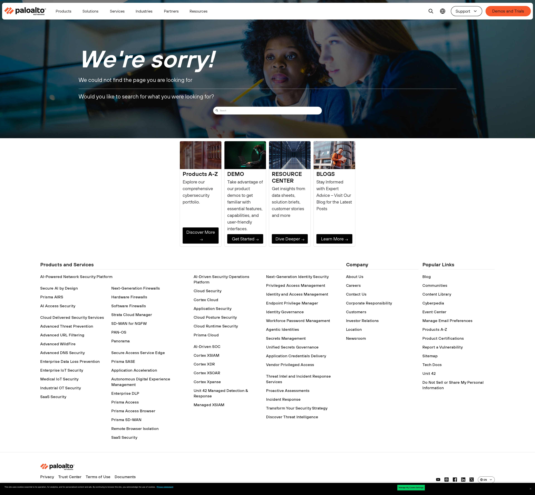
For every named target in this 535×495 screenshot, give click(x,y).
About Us (354, 276)
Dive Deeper (287, 238)
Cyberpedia (433, 303)
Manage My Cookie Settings (411, 487)
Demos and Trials (508, 11)
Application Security (213, 308)
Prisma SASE (123, 361)
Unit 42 (429, 373)
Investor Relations (362, 320)
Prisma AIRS (51, 297)
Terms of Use (98, 477)
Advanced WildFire (58, 344)
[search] (431, 11)
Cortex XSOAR (207, 373)
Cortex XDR (204, 364)
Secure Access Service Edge (138, 352)
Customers (356, 312)
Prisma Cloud (206, 335)
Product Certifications (443, 338)
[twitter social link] (472, 479)
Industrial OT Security (60, 388)
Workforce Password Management (298, 320)
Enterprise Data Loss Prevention (70, 361)
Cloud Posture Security (215, 317)
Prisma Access (125, 402)
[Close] (530, 489)
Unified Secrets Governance (292, 347)
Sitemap (430, 356)
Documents (125, 477)
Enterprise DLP (125, 393)
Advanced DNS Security (62, 352)
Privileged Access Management (295, 285)
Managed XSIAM (209, 405)
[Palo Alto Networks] (25, 11)
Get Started (243, 238)
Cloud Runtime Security (216, 326)
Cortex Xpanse (207, 382)
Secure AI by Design (59, 288)
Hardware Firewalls (129, 297)
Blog (426, 276)
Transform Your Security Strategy (296, 408)
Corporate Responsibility (369, 303)
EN (443, 11)
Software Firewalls (128, 306)
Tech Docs (432, 364)
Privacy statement (165, 487)
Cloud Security (208, 291)
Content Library (436, 294)
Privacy (47, 477)
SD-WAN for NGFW (129, 323)
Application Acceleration (134, 370)
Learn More (332, 238)
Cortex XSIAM (206, 355)
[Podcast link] (446, 479)
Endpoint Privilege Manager (292, 303)
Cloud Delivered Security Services (72, 317)
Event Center (434, 312)
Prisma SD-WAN (126, 419)
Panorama (120, 341)
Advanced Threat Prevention (66, 326)
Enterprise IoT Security (61, 370)
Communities (434, 285)
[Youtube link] (438, 479)
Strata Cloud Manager (131, 314)
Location (354, 329)
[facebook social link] (455, 479)
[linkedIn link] (463, 479)
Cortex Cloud (206, 300)
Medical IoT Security (59, 379)
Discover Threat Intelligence (292, 417)
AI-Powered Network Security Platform (76, 276)
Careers (353, 285)
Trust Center (70, 477)
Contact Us (356, 294)
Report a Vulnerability (442, 347)
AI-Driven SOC (207, 346)
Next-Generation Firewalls (135, 288)
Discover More (200, 232)
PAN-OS (118, 332)
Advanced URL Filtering (62, 335)
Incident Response (283, 399)
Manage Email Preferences (447, 320)
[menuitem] (27, 11)
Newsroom (356, 338)
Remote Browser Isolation (135, 428)
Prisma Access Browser (133, 411)
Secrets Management (286, 338)
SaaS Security (53, 396)
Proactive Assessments (287, 390)
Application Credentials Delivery (296, 356)
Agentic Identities (282, 329)
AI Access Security (57, 306)
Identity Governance (285, 312)
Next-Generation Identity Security (297, 276)
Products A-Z (434, 329)
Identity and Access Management (297, 294)
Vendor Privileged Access (290, 364)
